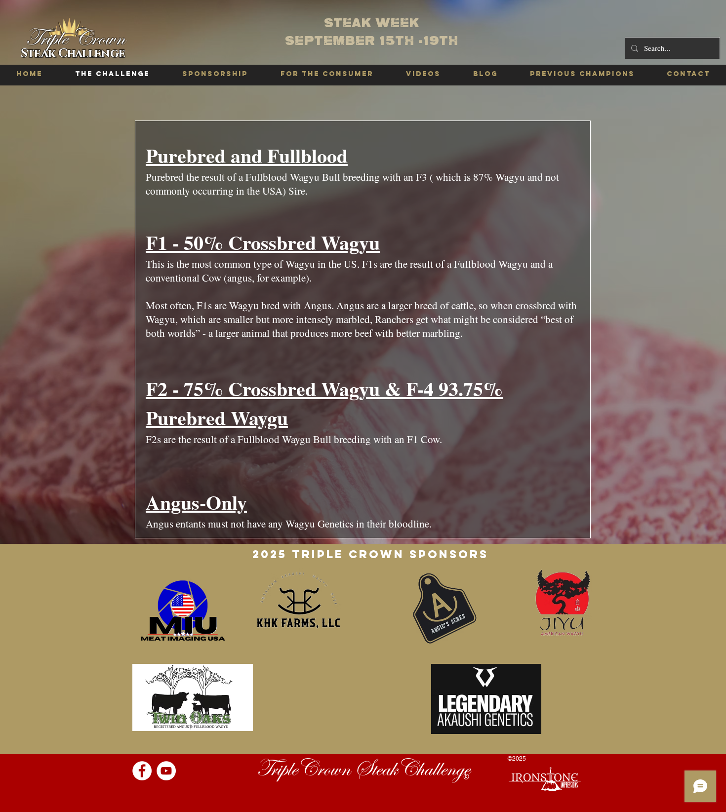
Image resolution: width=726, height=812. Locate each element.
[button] (582, 74)
